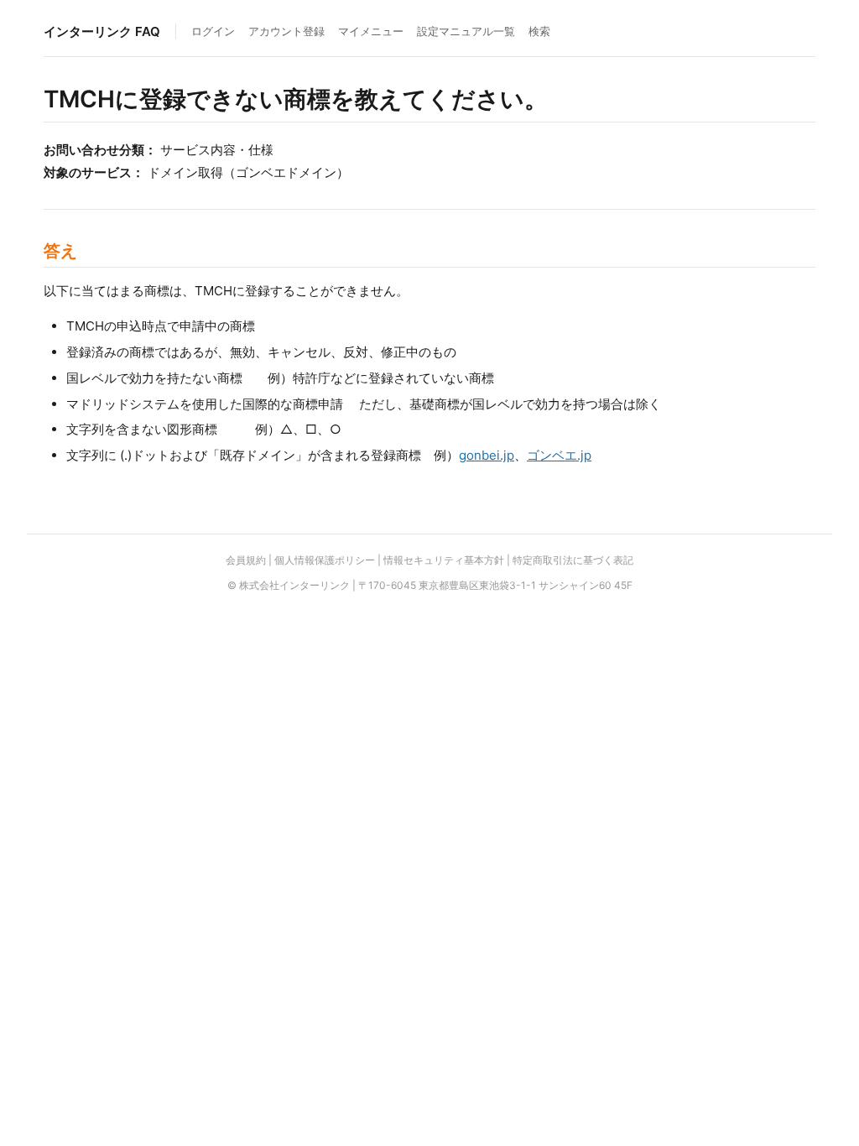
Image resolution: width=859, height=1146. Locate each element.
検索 (539, 31)
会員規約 (246, 560)
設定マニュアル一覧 (466, 31)
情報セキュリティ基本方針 (443, 560)
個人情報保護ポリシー (324, 560)
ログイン (213, 31)
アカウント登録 (286, 31)
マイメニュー (370, 31)
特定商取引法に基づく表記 (573, 560)
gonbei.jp (486, 455)
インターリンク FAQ (102, 31)
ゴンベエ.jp (559, 455)
